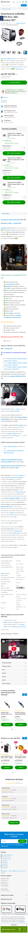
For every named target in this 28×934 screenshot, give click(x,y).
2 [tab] (13, 729)
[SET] (7, 748)
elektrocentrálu (17, 317)
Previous (23, 694)
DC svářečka (20, 475)
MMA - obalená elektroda (10, 446)
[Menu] (26, 2)
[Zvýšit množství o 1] (24, 147)
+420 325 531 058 (6, 858)
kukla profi (15, 365)
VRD (15, 517)
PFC (11, 506)
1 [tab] (12, 772)
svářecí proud (16, 533)
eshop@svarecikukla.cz (7, 855)
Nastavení (14, 925)
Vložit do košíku (15, 153)
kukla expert (15, 369)
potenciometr (18, 531)
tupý (14, 435)
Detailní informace (20, 69)
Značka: (4, 100)
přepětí (10, 523)
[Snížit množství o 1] (24, 149)
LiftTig (10, 223)
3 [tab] (14, 729)
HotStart (17, 498)
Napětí (2, 573)
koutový (17, 435)
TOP (6, 300)
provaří (20, 425)
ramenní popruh (21, 492)
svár (4, 435)
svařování (17, 275)
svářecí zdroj (10, 58)
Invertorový (4, 58)
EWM (18, 220)
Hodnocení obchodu (14, 779)
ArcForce (6, 498)
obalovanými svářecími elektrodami (14, 477)
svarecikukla (4, 860)
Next (26, 694)
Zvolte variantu (15, 82)
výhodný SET (17, 223)
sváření (13, 60)
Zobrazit (7, 724)
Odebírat (22, 841)
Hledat (24, 5)
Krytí (2, 586)
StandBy (12, 513)
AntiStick (12, 498)
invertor (18, 409)
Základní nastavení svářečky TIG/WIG (11, 465)
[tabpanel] (7, 712)
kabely (11, 313)
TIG (5, 450)
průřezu (16, 622)
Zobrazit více (14, 822)
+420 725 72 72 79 (6, 857)
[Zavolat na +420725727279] (17, 2)
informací (21, 921)
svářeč (15, 547)
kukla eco (14, 360)
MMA (5, 223)
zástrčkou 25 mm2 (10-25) (19, 626)
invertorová (14, 67)
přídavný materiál (12, 433)
